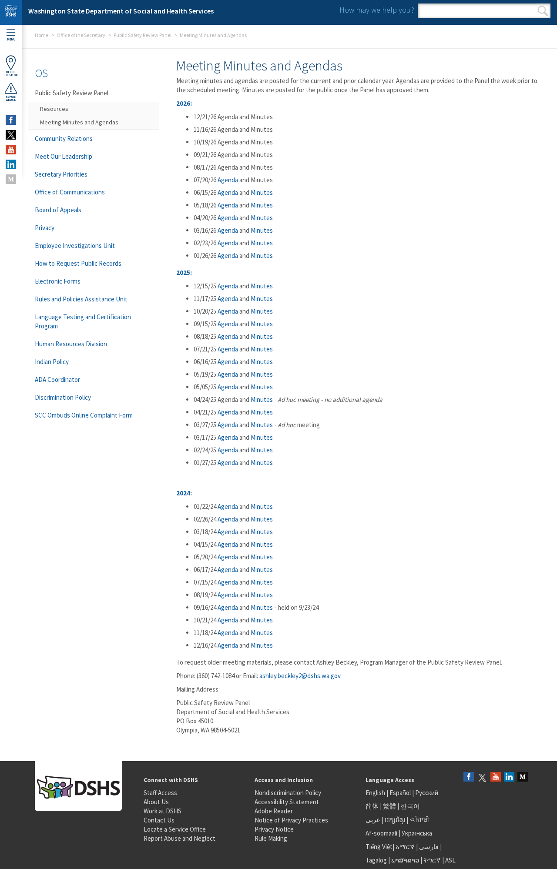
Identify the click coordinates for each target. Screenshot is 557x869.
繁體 (390, 806)
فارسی (428, 846)
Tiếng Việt (379, 846)
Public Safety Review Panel (142, 35)
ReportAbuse (11, 98)
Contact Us (159, 820)
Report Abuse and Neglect (179, 838)
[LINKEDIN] (11, 164)
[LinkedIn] (509, 777)
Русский (426, 793)
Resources (54, 109)
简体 (372, 806)
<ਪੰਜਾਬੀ (419, 820)
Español (400, 793)
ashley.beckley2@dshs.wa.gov (300, 676)
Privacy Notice (274, 829)
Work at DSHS (162, 811)
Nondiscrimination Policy (288, 793)
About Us (156, 802)
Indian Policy (52, 362)
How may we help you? (376, 9)
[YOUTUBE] (11, 149)
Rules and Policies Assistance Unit (81, 299)
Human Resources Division (71, 344)
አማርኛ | (407, 846)
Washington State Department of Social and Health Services (121, 11)
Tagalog (376, 860)
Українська (417, 833)
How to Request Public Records (78, 263)
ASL (450, 860)
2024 (183, 493)
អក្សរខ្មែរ (395, 820)
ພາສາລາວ (405, 860)
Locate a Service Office (175, 829)
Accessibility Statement (287, 802)
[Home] (11, 12)
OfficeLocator (10, 73)
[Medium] (523, 777)
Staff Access (160, 793)
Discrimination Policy (63, 397)
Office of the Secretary (81, 35)
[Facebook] (469, 777)
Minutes (262, 192)
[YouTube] (496, 777)
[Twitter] (482, 777)
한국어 (410, 806)
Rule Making (271, 838)
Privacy (44, 228)
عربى (373, 820)
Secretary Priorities (61, 174)
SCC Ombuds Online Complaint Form (84, 415)
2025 (183, 272)
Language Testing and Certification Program (83, 321)
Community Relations (64, 138)
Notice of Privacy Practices (291, 820)
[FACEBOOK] (11, 120)
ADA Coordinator (57, 379)
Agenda (228, 180)
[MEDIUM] (11, 179)
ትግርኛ (432, 860)
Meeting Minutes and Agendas (79, 122)
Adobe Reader (274, 811)
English (376, 793)
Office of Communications (70, 192)
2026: (184, 103)
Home (41, 35)
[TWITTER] (11, 134)
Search (542, 10)
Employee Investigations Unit (75, 245)
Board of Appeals (58, 210)
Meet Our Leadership (63, 156)
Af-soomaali (381, 833)
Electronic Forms (58, 281)
